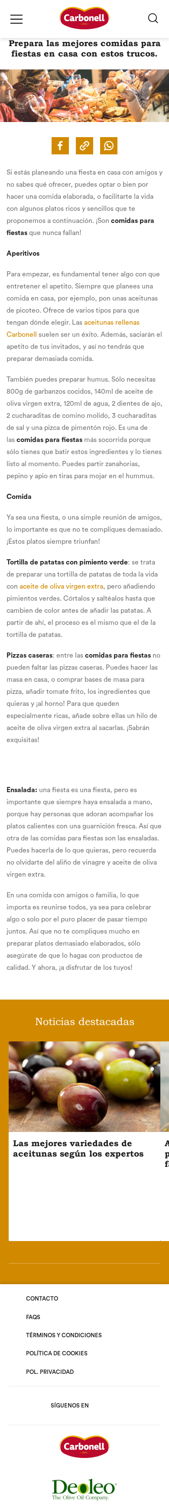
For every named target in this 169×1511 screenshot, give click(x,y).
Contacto (42, 1298)
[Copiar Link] (84, 145)
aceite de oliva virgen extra (61, 586)
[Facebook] (60, 145)
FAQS (33, 1317)
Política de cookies (57, 1353)
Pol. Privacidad (50, 1372)
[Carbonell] (84, 27)
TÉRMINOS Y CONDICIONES (64, 1335)
